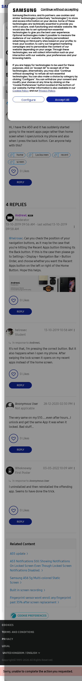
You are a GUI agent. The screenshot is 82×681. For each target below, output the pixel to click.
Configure (28, 100)
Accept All (62, 100)
